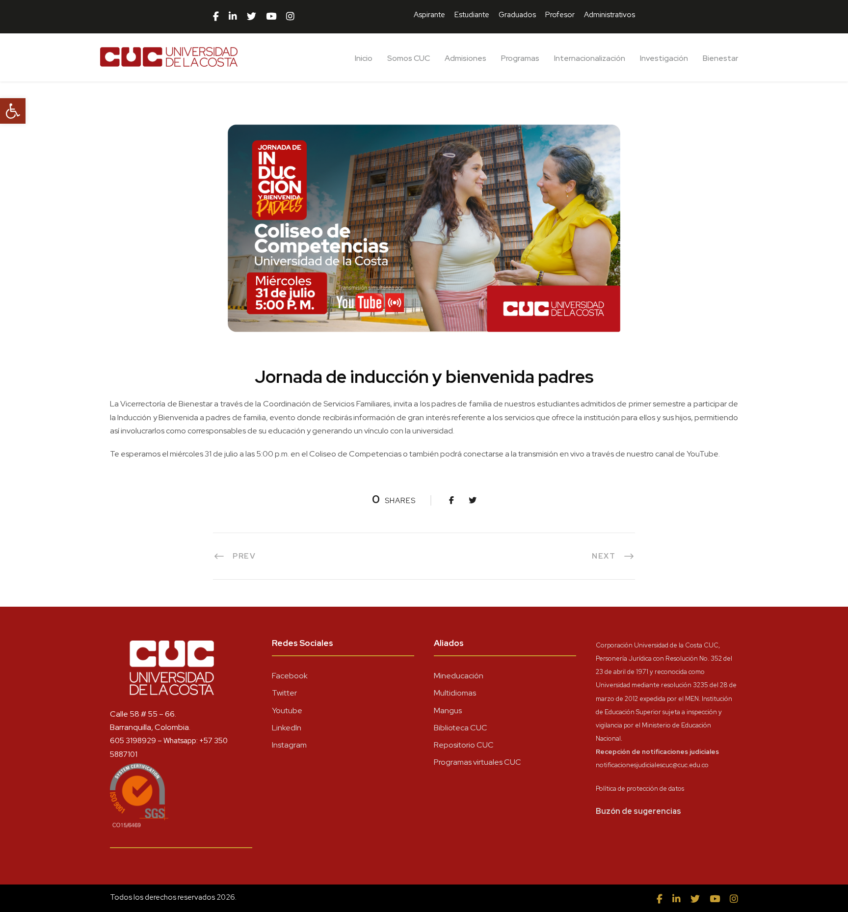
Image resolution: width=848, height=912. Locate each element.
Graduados (517, 15)
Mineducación (458, 676)
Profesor (560, 15)
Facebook (290, 676)
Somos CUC (408, 58)
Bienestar (720, 58)
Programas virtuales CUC (477, 762)
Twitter (284, 693)
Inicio (363, 58)
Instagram (289, 745)
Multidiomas (455, 693)
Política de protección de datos (640, 788)
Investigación (664, 58)
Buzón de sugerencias (638, 811)
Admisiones (465, 58)
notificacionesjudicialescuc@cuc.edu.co (652, 765)
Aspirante (429, 15)
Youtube (287, 710)
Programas (520, 58)
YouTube (702, 454)
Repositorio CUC (464, 745)
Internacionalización (589, 58)
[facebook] (216, 17)
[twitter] (251, 17)
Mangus (448, 710)
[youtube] (271, 17)
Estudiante (471, 15)
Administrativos (609, 15)
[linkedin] (233, 17)
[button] (13, 111)
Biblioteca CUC (460, 728)
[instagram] (290, 17)
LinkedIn (286, 728)
